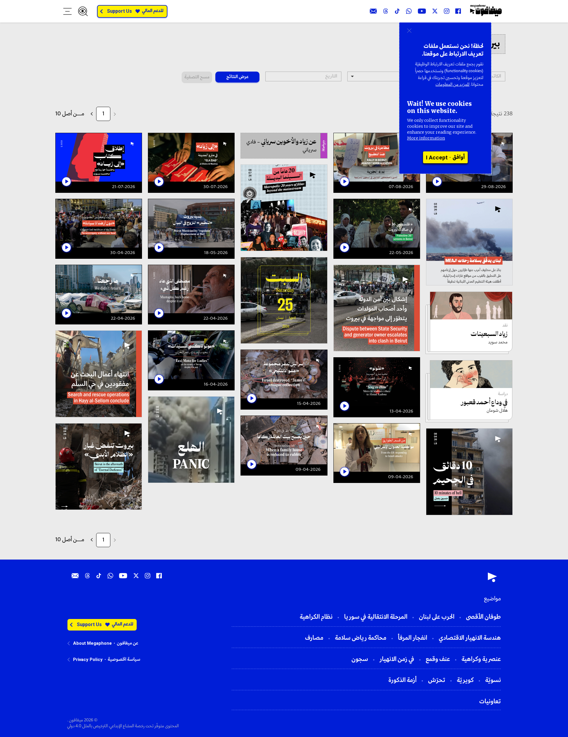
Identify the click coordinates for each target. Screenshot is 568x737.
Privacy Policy (88, 659)
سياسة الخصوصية (124, 659)
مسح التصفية (196, 77)
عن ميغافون (127, 643)
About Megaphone (92, 643)
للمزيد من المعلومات (452, 84)
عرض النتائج (237, 76)
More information (426, 138)
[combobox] (385, 76)
